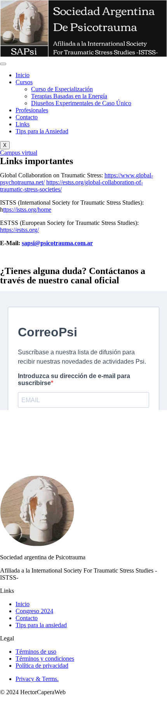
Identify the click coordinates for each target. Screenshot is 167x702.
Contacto (27, 117)
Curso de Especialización (62, 89)
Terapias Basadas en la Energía (69, 96)
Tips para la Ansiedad (42, 131)
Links (23, 124)
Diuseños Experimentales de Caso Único (81, 103)
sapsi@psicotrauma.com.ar (57, 243)
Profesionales (32, 110)
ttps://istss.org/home (27, 209)
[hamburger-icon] (3, 64)
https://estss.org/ (19, 229)
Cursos (24, 82)
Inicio (23, 75)
